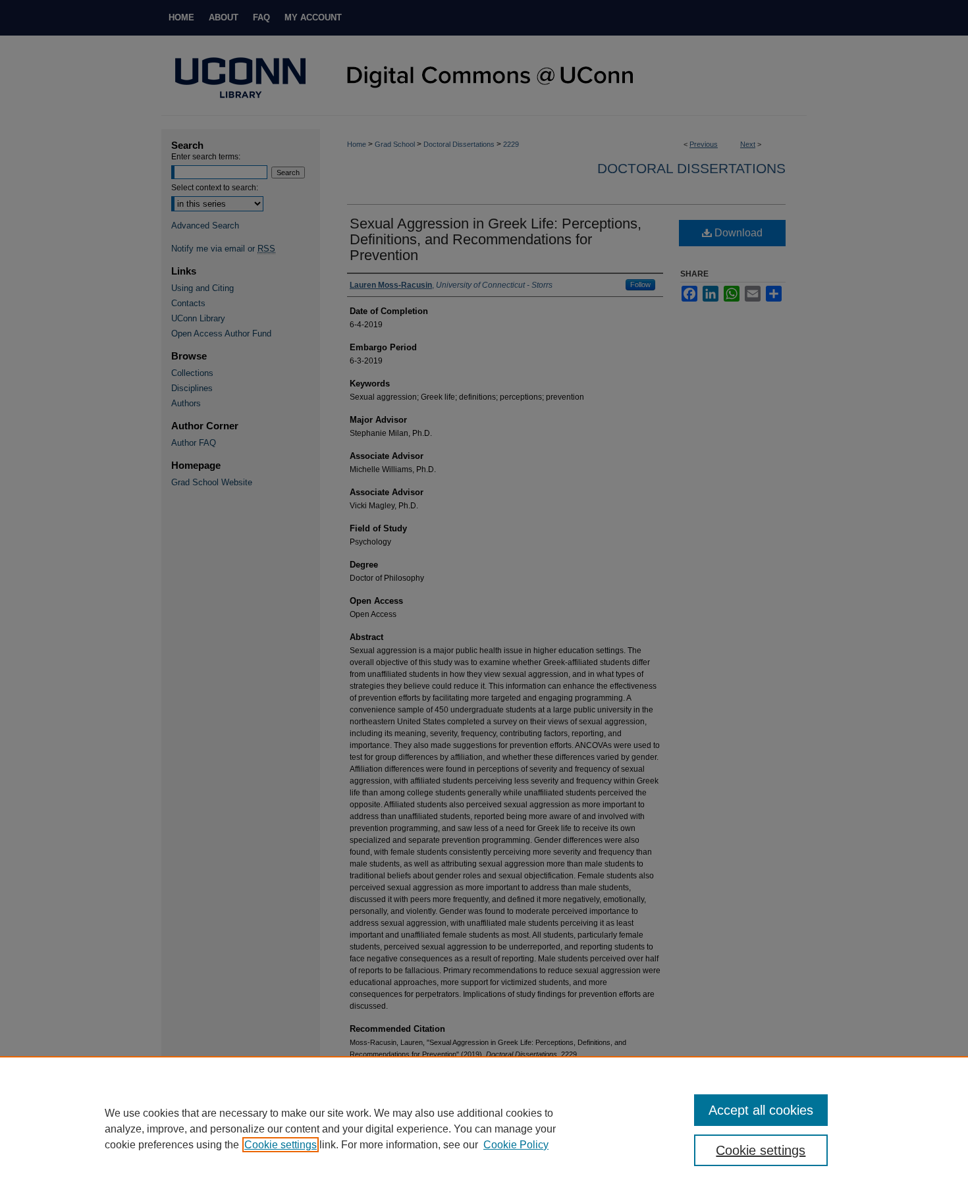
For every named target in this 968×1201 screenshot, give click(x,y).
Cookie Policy (516, 1144)
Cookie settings (280, 1144)
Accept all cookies (761, 1110)
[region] (484, 1128)
